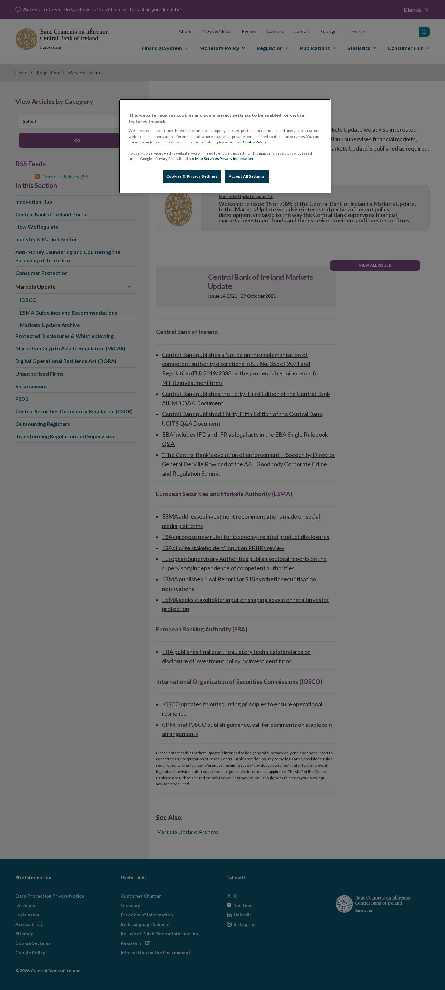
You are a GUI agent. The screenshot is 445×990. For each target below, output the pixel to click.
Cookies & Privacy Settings (192, 176)
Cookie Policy (254, 142)
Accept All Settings (247, 176)
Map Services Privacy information (224, 158)
